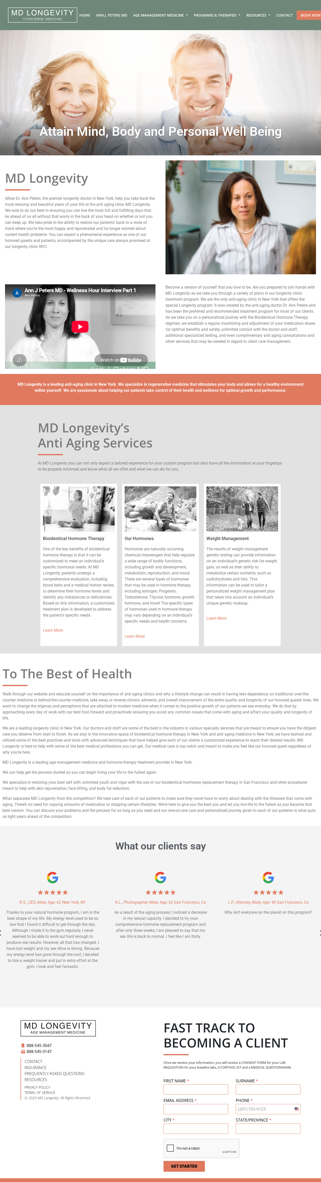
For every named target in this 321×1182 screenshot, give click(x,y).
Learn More (53, 630)
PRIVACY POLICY (37, 1087)
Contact (284, 15)
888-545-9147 (39, 1051)
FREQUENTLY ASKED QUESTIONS (55, 1073)
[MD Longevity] (42, 15)
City (169, 1120)
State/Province (253, 1120)
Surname (247, 1081)
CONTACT (33, 1061)
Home (84, 15)
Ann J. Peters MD (111, 15)
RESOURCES (36, 1079)
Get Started (184, 1166)
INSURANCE (36, 1067)
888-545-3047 (39, 1045)
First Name (176, 1081)
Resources (256, 15)
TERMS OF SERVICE (40, 1092)
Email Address (180, 1100)
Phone (244, 1100)
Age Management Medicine (159, 15)
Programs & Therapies (215, 15)
